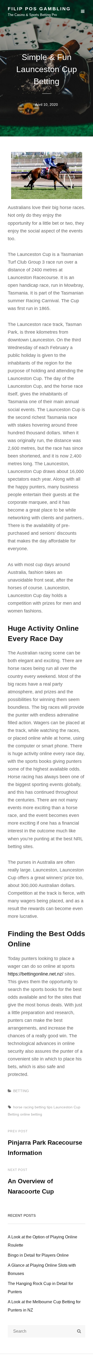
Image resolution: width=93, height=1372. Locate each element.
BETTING (21, 1091)
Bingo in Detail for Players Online (38, 1255)
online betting (31, 1114)
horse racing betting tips (32, 1107)
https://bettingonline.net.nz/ (35, 974)
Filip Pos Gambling (39, 8)
